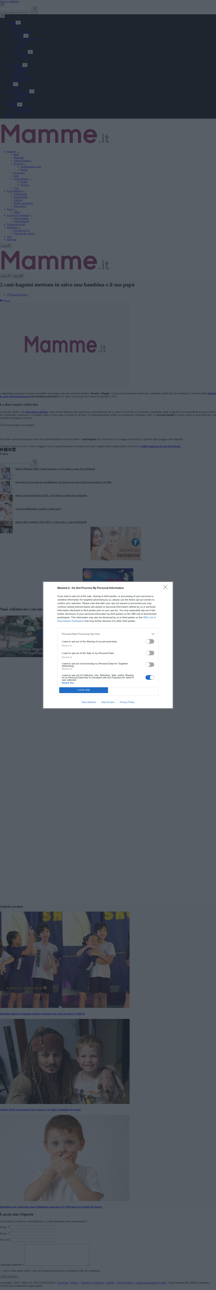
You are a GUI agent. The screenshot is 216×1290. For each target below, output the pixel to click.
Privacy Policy (127, 702)
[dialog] (108, 645)
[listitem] (108, 634)
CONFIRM (83, 690)
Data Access (108, 702)
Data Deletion (89, 702)
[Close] (166, 588)
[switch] (149, 641)
